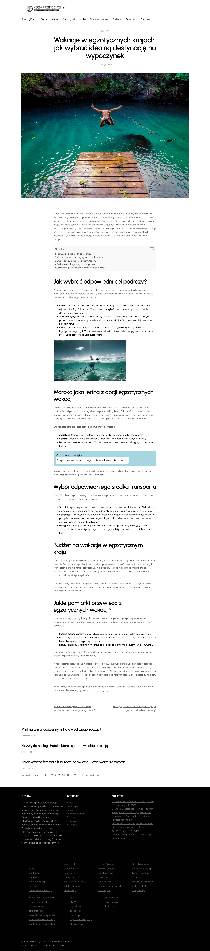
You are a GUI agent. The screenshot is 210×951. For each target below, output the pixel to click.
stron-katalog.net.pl (142, 864)
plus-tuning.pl (110, 906)
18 (55, 775)
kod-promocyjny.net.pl (75, 881)
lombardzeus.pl (36, 910)
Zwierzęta (72, 824)
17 (52, 775)
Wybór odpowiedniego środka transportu (76, 261)
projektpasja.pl (105, 873)
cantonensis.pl (111, 897)
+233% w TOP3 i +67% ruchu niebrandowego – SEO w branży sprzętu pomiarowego (132, 834)
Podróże (105, 31)
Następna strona (90, 775)
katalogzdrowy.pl (72, 886)
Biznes (70, 802)
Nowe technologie (76, 813)
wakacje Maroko (86, 228)
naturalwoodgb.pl (107, 868)
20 (63, 775)
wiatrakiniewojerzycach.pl (42, 919)
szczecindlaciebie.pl (142, 868)
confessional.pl (71, 877)
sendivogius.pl (105, 881)
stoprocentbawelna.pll (109, 886)
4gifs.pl (32, 868)
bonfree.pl (34, 877)
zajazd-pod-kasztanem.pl (42, 897)
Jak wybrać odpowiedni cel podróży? (74, 254)
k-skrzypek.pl (139, 886)
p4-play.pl (75, 915)
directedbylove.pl (37, 881)
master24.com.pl (106, 864)
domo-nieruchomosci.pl (40, 890)
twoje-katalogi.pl (140, 873)
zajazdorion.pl (77, 906)
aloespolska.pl (77, 924)
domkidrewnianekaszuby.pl (42, 924)
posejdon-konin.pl (38, 902)
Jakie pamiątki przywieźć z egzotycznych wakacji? (81, 267)
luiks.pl (73, 897)
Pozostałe (71, 821)
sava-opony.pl (111, 902)
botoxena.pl (70, 890)
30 (75, 775)
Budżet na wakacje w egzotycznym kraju (76, 264)
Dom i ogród (73, 806)
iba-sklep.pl (104, 890)
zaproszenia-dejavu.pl (81, 919)
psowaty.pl (103, 877)
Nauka (70, 810)
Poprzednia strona (30, 775)
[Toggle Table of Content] (150, 249)
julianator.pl (69, 873)
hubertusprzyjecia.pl (142, 881)
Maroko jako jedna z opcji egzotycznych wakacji (80, 257)
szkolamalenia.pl (37, 906)
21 (68, 775)
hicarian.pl (137, 877)
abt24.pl (74, 902)
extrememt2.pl (71, 868)
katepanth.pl (138, 890)
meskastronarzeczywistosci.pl (44, 915)
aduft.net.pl (34, 873)
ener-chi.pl (69, 864)
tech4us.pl (34, 886)
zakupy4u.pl (76, 910)
